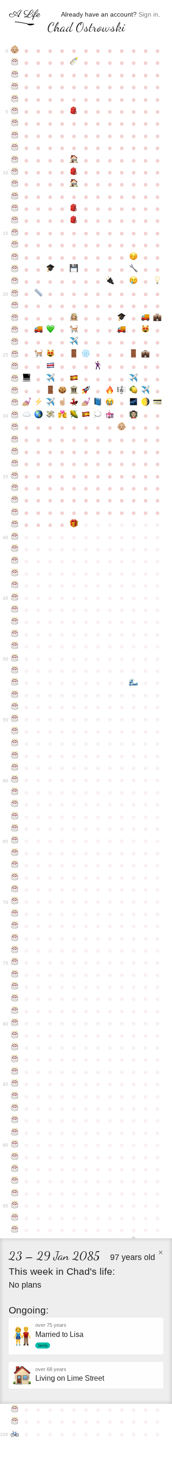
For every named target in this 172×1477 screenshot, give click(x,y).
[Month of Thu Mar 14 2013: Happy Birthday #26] (15, 367)
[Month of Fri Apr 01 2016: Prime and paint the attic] (27, 403)
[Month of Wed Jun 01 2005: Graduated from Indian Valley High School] (50, 269)
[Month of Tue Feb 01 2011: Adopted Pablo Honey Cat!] (145, 330)
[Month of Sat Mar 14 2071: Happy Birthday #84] (15, 1072)
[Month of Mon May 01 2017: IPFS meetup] (38, 416)
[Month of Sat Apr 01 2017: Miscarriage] (27, 416)
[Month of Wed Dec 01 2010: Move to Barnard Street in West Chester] (122, 330)
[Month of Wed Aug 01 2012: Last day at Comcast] (74, 355)
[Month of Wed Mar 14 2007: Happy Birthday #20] (15, 294)
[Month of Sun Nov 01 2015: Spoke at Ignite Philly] (110, 391)
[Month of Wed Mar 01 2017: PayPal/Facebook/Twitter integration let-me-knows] (157, 403)
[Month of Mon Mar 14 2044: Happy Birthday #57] (15, 744)
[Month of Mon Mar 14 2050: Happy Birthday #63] (15, 817)
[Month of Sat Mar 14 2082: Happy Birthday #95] (15, 1206)
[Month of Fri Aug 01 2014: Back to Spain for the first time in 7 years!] (74, 379)
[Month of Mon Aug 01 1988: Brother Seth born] (74, 63)
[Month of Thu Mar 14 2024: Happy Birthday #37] (15, 500)
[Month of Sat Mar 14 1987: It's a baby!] (15, 51)
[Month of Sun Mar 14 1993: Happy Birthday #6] (15, 123)
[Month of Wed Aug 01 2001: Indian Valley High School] (74, 221)
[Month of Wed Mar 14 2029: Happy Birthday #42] (15, 561)
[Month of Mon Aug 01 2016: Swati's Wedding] (74, 403)
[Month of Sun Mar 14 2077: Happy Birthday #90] (15, 1145)
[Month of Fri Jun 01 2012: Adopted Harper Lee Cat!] (50, 355)
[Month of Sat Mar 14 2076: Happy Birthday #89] (15, 1133)
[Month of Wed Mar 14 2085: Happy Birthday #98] (15, 1410)
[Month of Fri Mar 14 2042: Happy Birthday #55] (15, 719)
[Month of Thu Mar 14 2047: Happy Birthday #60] (15, 780)
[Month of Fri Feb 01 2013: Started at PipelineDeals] (145, 355)
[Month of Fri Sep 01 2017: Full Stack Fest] (86, 416)
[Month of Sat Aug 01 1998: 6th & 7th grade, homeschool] (74, 184)
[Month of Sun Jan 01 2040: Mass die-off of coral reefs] (133, 683)
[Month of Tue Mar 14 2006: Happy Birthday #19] (15, 281)
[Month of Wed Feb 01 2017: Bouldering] (145, 403)
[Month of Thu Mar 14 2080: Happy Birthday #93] (15, 1181)
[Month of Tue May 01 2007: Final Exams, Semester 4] (38, 294)
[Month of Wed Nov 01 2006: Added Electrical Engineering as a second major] (110, 281)
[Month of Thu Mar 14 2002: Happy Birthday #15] (15, 233)
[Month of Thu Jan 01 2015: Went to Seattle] (133, 379)
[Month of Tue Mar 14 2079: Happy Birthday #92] (15, 1169)
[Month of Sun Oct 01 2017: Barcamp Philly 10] (98, 416)
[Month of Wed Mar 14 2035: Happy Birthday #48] (15, 634)
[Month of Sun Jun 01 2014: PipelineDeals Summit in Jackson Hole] (50, 379)
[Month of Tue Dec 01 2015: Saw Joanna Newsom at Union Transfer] (122, 391)
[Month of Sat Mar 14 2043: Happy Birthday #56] (15, 732)
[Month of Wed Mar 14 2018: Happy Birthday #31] (15, 428)
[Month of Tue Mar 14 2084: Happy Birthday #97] (15, 1230)
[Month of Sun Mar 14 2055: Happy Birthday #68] (15, 878)
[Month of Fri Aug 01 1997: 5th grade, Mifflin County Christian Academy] (74, 172)
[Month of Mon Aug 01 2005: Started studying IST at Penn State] (74, 269)
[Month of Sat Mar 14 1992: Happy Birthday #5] (15, 111)
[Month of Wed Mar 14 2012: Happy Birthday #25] (15, 355)
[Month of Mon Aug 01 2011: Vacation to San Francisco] (74, 342)
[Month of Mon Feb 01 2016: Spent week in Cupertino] (145, 391)
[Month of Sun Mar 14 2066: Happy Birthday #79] (15, 1011)
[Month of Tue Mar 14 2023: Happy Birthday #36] (15, 488)
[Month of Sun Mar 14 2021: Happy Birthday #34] (15, 464)
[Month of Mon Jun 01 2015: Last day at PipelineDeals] (50, 391)
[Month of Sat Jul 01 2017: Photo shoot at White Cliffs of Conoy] (62, 416)
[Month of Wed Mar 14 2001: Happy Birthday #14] (15, 221)
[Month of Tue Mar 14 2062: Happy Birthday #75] (15, 962)
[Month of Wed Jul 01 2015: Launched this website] (62, 391)
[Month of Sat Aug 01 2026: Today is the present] (74, 525)
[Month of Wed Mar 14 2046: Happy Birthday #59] (15, 768)
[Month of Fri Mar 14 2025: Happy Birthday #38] (15, 513)
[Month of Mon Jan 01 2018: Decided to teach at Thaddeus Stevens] (133, 416)
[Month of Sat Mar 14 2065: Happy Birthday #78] (15, 999)
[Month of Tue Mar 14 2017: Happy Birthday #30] (15, 416)
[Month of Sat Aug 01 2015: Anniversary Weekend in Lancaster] (74, 391)
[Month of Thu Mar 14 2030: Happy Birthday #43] (15, 574)
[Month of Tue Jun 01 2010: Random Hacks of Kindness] (50, 330)
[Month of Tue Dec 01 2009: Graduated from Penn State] (122, 318)
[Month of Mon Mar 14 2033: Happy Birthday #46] (15, 610)
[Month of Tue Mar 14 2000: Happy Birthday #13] (15, 209)
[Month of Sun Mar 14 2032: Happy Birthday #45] (15, 598)
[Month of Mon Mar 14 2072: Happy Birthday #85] (15, 1084)
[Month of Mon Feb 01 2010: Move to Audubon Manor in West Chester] (145, 318)
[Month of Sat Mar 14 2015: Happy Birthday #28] (15, 391)
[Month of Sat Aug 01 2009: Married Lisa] (74, 318)
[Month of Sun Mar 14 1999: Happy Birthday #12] (15, 197)
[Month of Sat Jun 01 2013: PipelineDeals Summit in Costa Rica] (50, 367)
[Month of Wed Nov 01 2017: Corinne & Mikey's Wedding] (110, 416)
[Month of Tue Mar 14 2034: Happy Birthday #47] (15, 622)
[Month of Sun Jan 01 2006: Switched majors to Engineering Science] (133, 269)
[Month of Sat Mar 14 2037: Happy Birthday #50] (15, 659)
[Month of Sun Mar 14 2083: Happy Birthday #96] (15, 1218)
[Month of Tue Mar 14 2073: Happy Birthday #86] (15, 1096)
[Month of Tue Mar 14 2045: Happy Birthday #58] (15, 756)
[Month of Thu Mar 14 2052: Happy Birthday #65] (15, 841)
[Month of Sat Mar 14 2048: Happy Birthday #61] (15, 792)
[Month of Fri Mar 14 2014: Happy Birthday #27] (15, 379)
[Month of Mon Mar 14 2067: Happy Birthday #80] (15, 1023)
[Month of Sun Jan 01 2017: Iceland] (133, 403)
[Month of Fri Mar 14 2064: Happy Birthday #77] (15, 987)
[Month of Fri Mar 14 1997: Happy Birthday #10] (15, 172)
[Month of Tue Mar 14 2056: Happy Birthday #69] (15, 890)
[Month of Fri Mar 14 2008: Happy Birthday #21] (15, 306)
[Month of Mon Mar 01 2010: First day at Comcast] (157, 318)
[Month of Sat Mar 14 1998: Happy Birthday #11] (15, 184)
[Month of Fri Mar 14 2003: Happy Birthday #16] (15, 245)
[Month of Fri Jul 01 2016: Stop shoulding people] (62, 403)
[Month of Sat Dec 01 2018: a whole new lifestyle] (122, 428)
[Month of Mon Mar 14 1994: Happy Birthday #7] (15, 136)
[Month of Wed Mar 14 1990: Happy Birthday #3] (15, 87)
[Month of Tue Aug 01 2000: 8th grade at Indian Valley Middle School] (74, 209)
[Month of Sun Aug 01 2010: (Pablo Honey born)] (74, 330)
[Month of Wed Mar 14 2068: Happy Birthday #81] (15, 1036)
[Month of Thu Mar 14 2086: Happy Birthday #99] (15, 1422)
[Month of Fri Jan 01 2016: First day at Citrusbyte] (133, 391)
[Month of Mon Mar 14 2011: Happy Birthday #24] (15, 342)
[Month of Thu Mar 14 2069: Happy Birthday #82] (15, 1048)
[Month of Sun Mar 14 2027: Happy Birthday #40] (15, 537)
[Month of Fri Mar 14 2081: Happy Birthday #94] (15, 1194)
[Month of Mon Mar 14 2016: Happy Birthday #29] (15, 403)
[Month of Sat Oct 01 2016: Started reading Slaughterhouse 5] (98, 403)
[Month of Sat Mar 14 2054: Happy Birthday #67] (15, 865)
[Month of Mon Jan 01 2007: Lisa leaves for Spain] (133, 281)
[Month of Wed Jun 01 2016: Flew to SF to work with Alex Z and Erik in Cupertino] (50, 403)
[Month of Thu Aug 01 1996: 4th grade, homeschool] (74, 160)
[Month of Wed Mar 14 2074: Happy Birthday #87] (15, 1108)
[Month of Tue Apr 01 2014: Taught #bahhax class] (27, 379)
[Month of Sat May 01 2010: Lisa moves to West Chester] (38, 330)
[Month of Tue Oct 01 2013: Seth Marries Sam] (98, 367)
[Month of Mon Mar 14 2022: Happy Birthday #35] (15, 476)
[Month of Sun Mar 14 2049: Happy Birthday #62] (15, 804)
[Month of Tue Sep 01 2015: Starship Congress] (86, 391)
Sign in (148, 14)
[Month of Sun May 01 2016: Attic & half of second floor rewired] (38, 403)
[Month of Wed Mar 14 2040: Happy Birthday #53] (15, 695)
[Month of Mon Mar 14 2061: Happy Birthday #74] (15, 950)
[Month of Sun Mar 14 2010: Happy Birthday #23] (15, 330)
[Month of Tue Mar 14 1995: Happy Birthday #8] (15, 148)
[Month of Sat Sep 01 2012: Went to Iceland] (86, 355)
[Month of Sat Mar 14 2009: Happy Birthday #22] (15, 318)
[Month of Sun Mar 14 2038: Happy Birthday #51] (15, 671)
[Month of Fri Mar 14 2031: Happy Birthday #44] (15, 586)
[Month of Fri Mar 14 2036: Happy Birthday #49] (15, 646)
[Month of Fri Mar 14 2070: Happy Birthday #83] (15, 1060)
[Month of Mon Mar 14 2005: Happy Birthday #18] (15, 269)
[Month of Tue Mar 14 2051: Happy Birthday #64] (15, 829)
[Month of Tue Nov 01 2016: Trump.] (110, 403)
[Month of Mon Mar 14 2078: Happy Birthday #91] (15, 1157)
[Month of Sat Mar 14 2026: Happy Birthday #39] (15, 525)
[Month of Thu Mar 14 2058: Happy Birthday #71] (15, 914)
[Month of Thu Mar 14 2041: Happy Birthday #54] (15, 707)
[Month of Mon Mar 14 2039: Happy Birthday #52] (15, 683)
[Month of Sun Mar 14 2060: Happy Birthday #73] (15, 938)
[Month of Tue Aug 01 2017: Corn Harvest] (74, 416)
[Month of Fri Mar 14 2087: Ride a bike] (15, 1434)
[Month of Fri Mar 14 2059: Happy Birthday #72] (15, 926)
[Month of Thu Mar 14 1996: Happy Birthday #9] (15, 160)
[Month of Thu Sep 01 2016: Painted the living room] (86, 403)
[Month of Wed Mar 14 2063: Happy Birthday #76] (15, 975)
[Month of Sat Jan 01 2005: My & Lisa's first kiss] (133, 258)
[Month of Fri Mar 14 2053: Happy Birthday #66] (15, 853)
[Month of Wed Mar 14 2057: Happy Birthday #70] (15, 902)
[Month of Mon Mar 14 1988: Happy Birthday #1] (15, 63)
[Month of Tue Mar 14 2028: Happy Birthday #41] (15, 549)
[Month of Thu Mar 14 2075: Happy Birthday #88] (15, 1120)
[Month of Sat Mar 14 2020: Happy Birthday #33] (15, 452)
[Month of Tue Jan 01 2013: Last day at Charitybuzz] (133, 355)
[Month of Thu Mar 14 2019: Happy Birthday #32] (15, 440)
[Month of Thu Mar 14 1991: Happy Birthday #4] (15, 100)
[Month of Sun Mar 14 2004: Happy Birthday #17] (15, 258)
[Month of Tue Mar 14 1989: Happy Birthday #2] (15, 75)
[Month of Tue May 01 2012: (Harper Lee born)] (38, 355)
